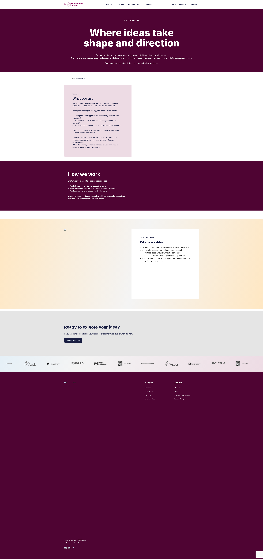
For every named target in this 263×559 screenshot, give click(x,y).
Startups (120, 4)
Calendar (148, 4)
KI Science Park (134, 4)
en (173, 4)
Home (73, 78)
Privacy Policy (179, 399)
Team (176, 391)
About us (177, 388)
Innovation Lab (150, 399)
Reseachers (149, 391)
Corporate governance (182, 395)
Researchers (108, 4)
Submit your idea (73, 340)
